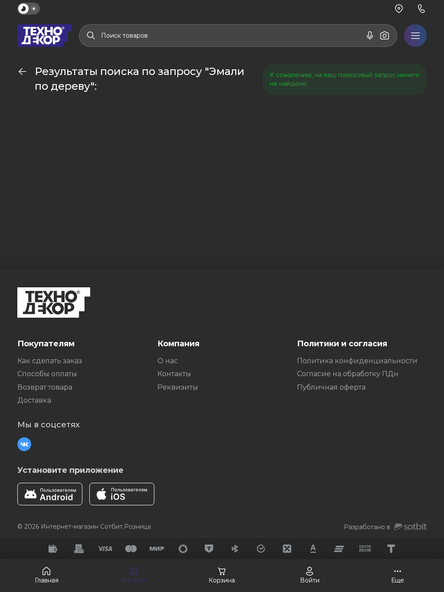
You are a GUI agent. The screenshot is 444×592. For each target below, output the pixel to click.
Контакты (174, 374)
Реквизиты (177, 387)
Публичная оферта (331, 387)
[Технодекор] (44, 35)
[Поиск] (91, 35)
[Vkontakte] (24, 444)
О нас (167, 361)
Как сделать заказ (49, 361)
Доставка (34, 400)
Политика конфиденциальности (357, 361)
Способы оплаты (47, 374)
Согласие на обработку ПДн (347, 374)
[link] (22, 71)
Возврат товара (44, 387)
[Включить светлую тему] (28, 9)
